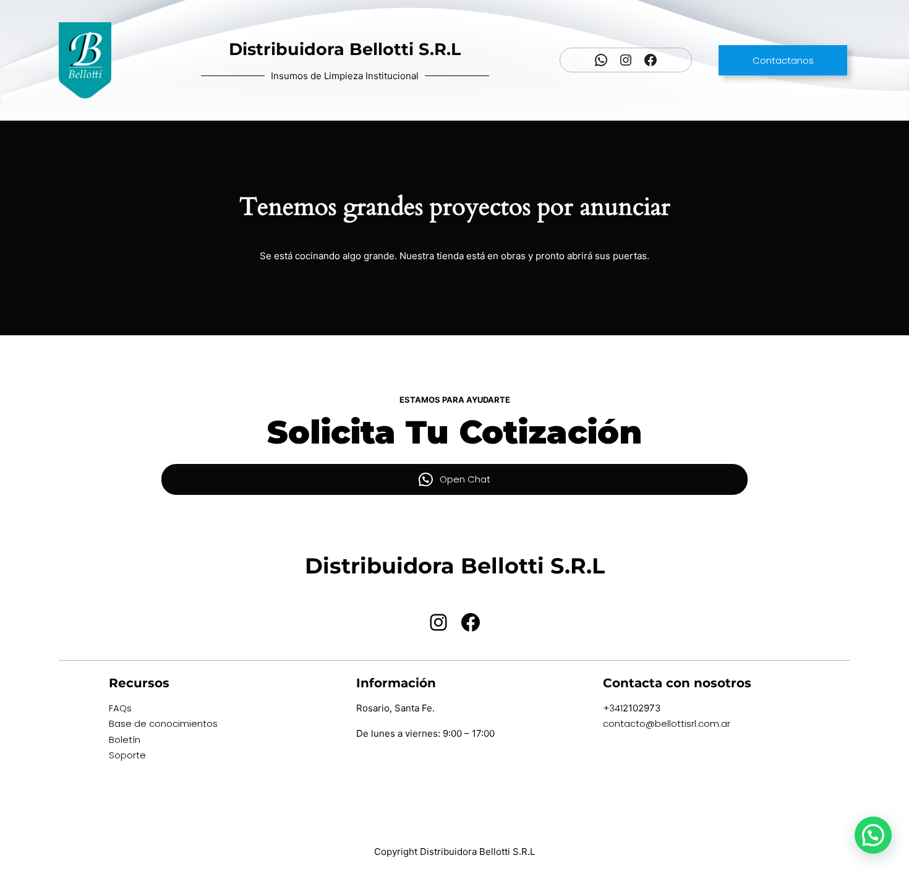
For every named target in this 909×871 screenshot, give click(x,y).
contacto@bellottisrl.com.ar (666, 723)
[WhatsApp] (601, 60)
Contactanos (783, 60)
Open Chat (465, 479)
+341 (613, 708)
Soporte (127, 755)
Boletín (124, 739)
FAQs (120, 708)
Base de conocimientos (163, 723)
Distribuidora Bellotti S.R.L (345, 49)
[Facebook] (650, 60)
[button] (873, 835)
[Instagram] (625, 60)
